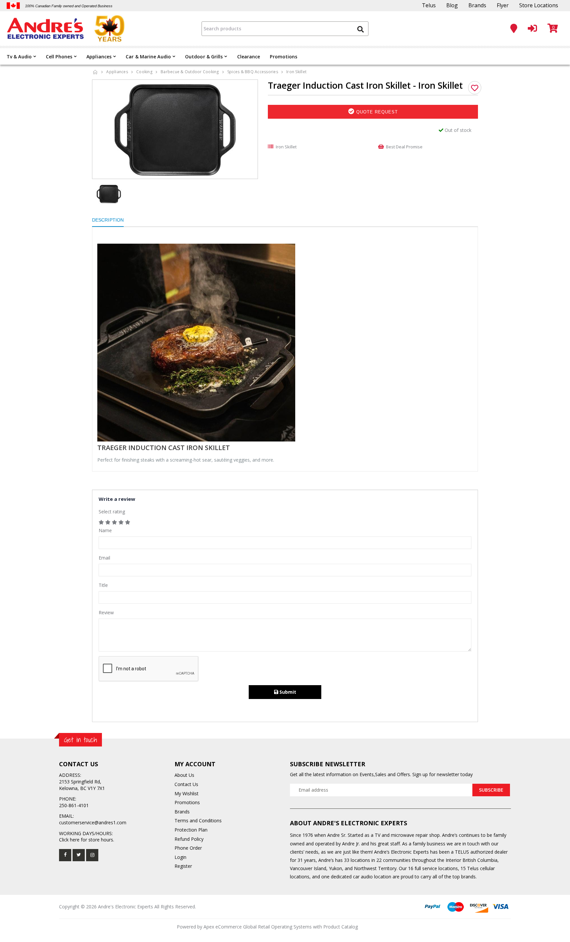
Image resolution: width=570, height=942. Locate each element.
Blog (452, 5)
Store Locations (538, 5)
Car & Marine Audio (148, 56)
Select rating (112, 511)
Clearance (248, 56)
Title (103, 585)
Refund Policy (189, 839)
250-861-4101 (74, 805)
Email (104, 558)
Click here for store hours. (86, 839)
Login (180, 857)
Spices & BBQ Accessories (252, 72)
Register (183, 866)
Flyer (503, 5)
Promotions (283, 56)
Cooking (144, 72)
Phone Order (188, 848)
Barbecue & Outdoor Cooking (190, 72)
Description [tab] (108, 220)
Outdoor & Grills (204, 56)
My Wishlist (186, 793)
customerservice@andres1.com (92, 822)
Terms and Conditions (198, 820)
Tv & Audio (19, 56)
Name (105, 530)
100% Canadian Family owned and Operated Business (68, 6)
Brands (477, 5)
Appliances (98, 56)
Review (106, 612)
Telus (429, 5)
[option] (175, 129)
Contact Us (186, 784)
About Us (184, 775)
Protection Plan (190, 830)
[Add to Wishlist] (474, 87)
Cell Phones (59, 56)
